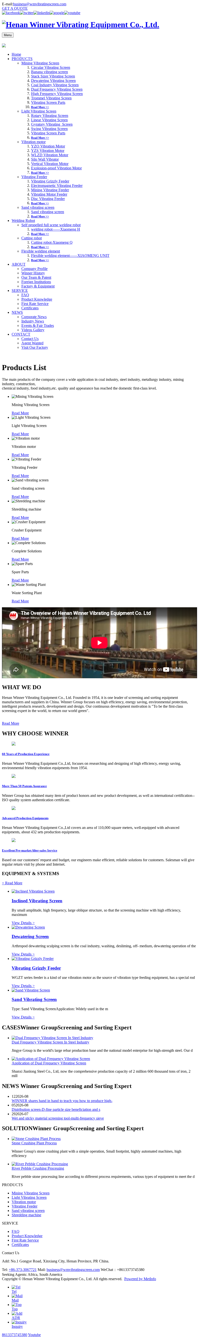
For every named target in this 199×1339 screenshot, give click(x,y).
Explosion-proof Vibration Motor (56, 168)
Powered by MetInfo (140, 1279)
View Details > (23, 923)
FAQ (25, 295)
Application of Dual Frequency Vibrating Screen (49, 1063)
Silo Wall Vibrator (45, 159)
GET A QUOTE (15, 8)
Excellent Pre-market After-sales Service (29, 850)
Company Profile (34, 269)
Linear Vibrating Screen (49, 120)
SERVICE (20, 290)
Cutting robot (31, 238)
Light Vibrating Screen (38, 111)
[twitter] (26, 13)
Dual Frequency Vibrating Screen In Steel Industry (50, 1042)
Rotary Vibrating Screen (49, 115)
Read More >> (40, 107)
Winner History (33, 273)
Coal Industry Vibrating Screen (55, 85)
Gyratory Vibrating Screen (52, 124)
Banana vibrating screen (49, 72)
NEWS (17, 312)
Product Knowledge (36, 299)
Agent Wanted (32, 343)
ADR (16, 1318)
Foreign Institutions (36, 282)
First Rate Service (35, 304)
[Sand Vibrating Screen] (31, 990)
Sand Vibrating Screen (34, 999)
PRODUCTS (22, 59)
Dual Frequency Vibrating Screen (57, 89)
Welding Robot (23, 220)
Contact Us (30, 339)
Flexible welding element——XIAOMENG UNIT (70, 255)
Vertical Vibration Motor (49, 164)
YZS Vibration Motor (47, 150)
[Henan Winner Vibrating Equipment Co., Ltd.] (80, 24)
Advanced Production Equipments (25, 818)
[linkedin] (41, 13)
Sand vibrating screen (37, 207)
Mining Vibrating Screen (40, 63)
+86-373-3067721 (23, 1270)
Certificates (30, 308)
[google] (57, 13)
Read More (20, 413)
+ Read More (12, 883)
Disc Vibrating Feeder (48, 199)
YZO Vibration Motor (48, 146)
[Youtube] (72, 13)
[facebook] (11, 13)
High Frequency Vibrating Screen (57, 94)
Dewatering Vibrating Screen (53, 80)
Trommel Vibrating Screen (51, 98)
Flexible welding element (40, 251)
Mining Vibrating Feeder (50, 190)
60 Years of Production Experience (26, 754)
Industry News (32, 321)
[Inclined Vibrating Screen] (33, 891)
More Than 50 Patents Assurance (24, 786)
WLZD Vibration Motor (49, 155)
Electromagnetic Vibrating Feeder (57, 185)
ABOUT (18, 264)
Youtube (34, 1335)
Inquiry (17, 1326)
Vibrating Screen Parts (48, 102)
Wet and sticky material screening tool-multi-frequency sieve (58, 1118)
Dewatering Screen (30, 936)
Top (15, 1309)
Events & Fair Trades (37, 325)
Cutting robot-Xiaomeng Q (52, 242)
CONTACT (21, 334)
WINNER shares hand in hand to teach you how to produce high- (62, 1101)
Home (16, 54)
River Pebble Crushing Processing (38, 1168)
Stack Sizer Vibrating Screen (53, 76)
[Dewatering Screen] (28, 927)
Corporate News (34, 317)
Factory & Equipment (38, 286)
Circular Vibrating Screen (50, 67)
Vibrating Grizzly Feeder (50, 181)
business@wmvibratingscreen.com (39, 4)
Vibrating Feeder (34, 177)
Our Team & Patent (36, 277)
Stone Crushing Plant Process (34, 1143)
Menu (8, 35)
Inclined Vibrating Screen (37, 900)
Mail (15, 1300)
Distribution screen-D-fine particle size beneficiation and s (56, 1109)
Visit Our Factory (34, 347)
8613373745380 (14, 1335)
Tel (14, 1291)
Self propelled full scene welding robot (51, 225)
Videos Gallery (32, 330)
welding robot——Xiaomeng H (55, 229)
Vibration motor (33, 142)
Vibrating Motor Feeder (49, 194)
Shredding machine (26, 1215)
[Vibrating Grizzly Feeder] (33, 958)
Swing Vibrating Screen (49, 129)
